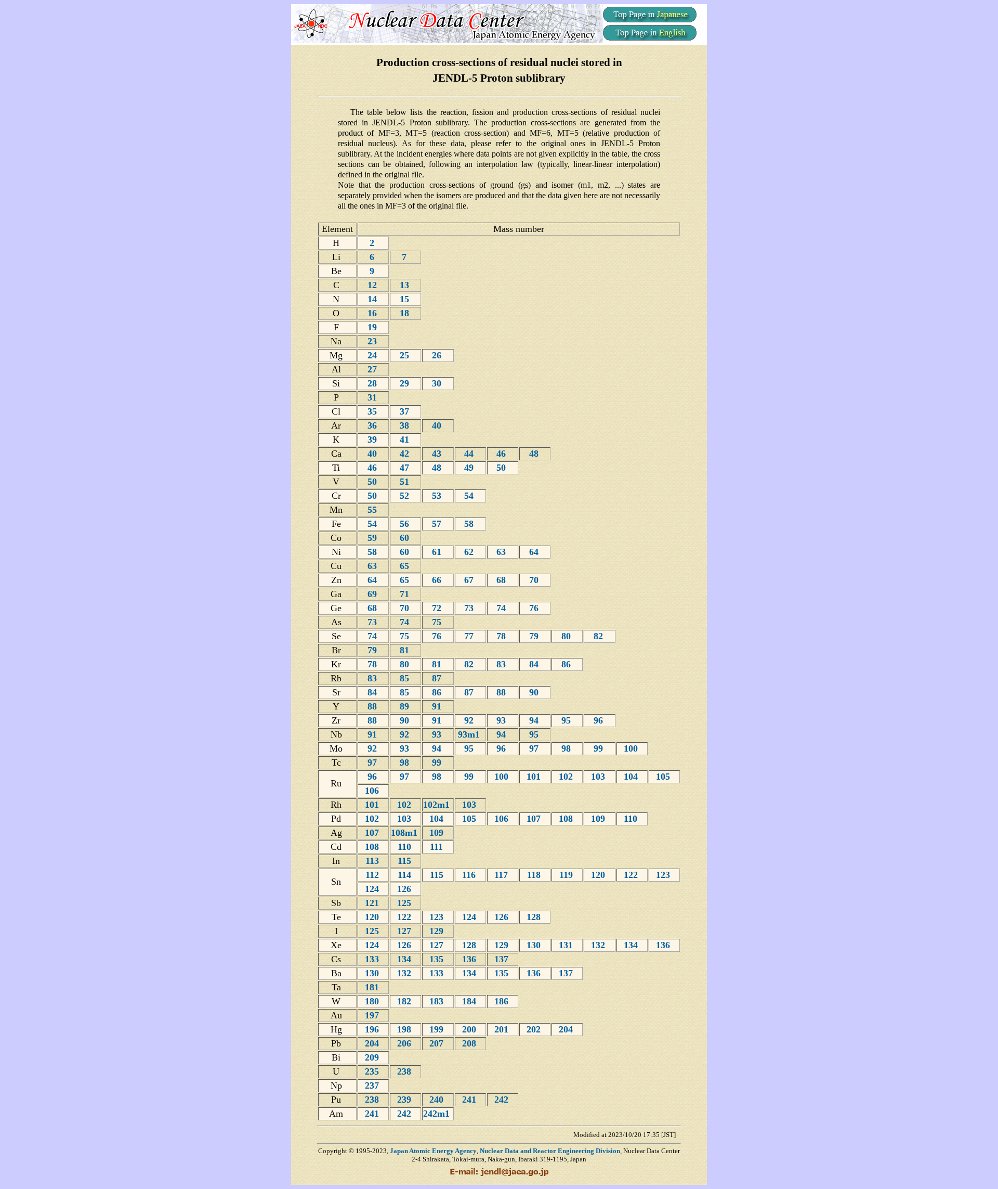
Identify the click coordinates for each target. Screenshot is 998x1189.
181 (373, 987)
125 (405, 903)
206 (405, 1043)
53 (438, 495)
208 (470, 1043)
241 (470, 1099)
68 (502, 580)
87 (438, 678)
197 (373, 1015)
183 (437, 1001)
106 (373, 790)
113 (373, 861)
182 (405, 1001)
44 (470, 453)
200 (470, 1029)
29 (406, 383)
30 (438, 383)
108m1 (405, 833)
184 (470, 1001)
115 (406, 861)
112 (373, 875)
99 (600, 748)
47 (406, 467)
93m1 (470, 734)
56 (406, 524)
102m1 (437, 804)
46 (502, 453)
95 (567, 720)
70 (535, 580)
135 (437, 959)
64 (535, 552)
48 (535, 453)
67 (470, 580)
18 (406, 313)
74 (502, 608)
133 (373, 959)
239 (405, 1099)
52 (406, 495)
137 (502, 959)
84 (535, 664)
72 (438, 608)
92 (470, 720)
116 (470, 875)
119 (567, 875)
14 (373, 299)
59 (373, 538)
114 (406, 875)
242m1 (437, 1113)
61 (438, 552)
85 (406, 678)
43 (438, 453)
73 (470, 608)
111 (437, 847)
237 (373, 1085)
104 (632, 776)
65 (406, 566)
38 (406, 425)
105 (664, 776)
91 (438, 706)
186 (502, 1001)
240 (437, 1099)
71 (406, 594)
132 (599, 945)
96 (600, 720)
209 (373, 1057)
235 (373, 1071)
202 (535, 1029)
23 (373, 341)
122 (632, 875)
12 (373, 285)
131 (567, 945)
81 (406, 650)
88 (502, 692)
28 (373, 383)
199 (437, 1029)
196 (373, 1029)
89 (406, 706)
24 (373, 355)
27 (373, 369)
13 (406, 285)
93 (502, 720)
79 (535, 636)
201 (502, 1029)
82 (600, 636)
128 (535, 917)
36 (373, 425)
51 (406, 481)
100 (632, 748)
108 (567, 818)
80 (567, 636)
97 (535, 748)
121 (373, 903)
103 (599, 776)
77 (470, 636)
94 (535, 720)
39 (373, 439)
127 (405, 931)
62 (470, 552)
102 (567, 776)
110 (632, 818)
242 (502, 1099)
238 (405, 1071)
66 (438, 580)
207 (437, 1043)
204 (567, 1029)
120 (599, 875)
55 (373, 510)
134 (632, 945)
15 (406, 299)
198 (405, 1029)
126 (405, 889)
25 (406, 355)
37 (406, 411)
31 (373, 397)
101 (535, 776)
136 (664, 945)
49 (470, 467)
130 (535, 945)
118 (535, 875)
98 (567, 748)
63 (502, 552)
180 (373, 1001)
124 (373, 889)
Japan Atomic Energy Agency (433, 1151)
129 (437, 931)
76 (535, 608)
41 (406, 439)
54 (470, 495)
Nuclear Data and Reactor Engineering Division (550, 1151)
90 (535, 692)
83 (502, 664)
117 (502, 875)
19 (373, 327)
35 (373, 411)
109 (599, 818)
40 (438, 425)
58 (470, 524)
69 (373, 594)
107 (535, 818)
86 (567, 664)
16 (373, 313)
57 (438, 524)
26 (438, 355)
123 (664, 875)
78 (502, 636)
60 (406, 538)
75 (438, 622)
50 (502, 467)
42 (406, 453)
